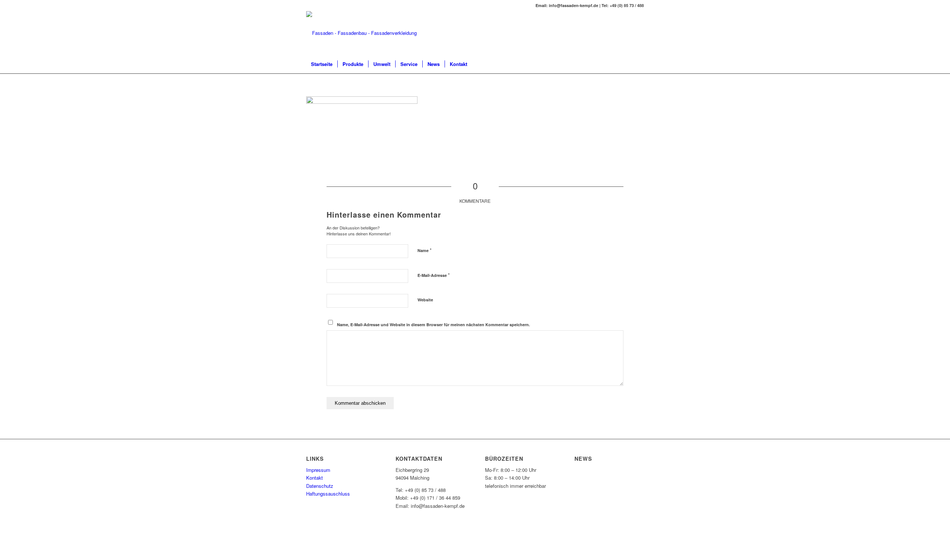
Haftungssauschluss (328, 493)
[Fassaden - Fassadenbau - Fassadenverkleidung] (361, 33)
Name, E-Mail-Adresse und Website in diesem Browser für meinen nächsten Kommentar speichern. (433, 324)
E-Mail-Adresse (433, 274)
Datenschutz (319, 485)
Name (424, 250)
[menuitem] (321, 64)
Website (425, 299)
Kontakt (314, 477)
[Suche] (639, 64)
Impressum (318, 469)
